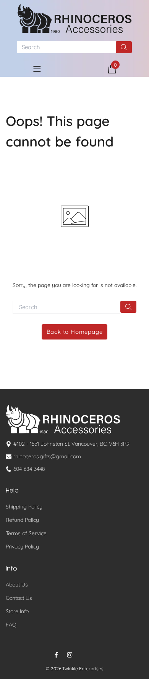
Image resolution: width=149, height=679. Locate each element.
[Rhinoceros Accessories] (74, 18)
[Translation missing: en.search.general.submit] (128, 307)
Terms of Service (26, 533)
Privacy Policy (22, 546)
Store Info (17, 611)
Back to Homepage (75, 331)
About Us (17, 584)
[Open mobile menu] (37, 69)
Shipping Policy (24, 506)
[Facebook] (56, 655)
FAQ (11, 624)
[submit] (124, 47)
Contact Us (19, 598)
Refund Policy (22, 519)
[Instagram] (70, 655)
